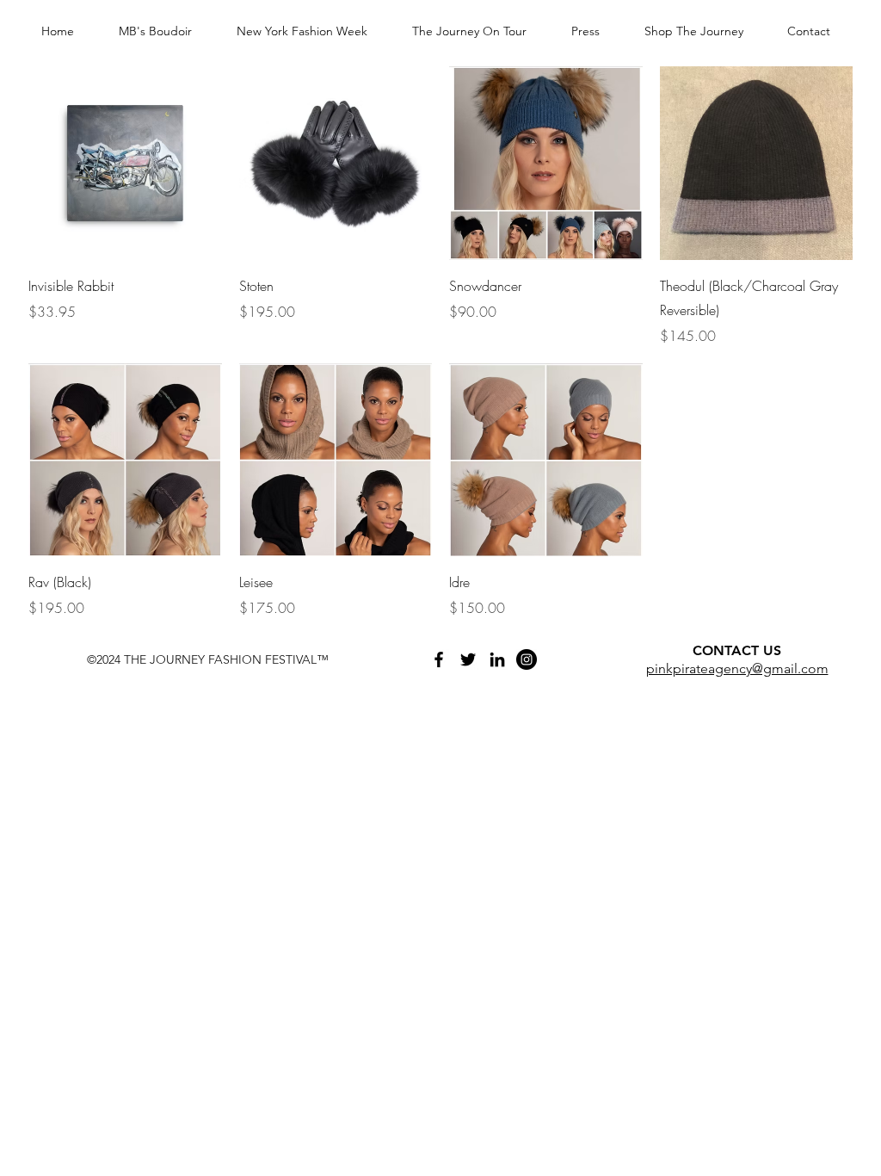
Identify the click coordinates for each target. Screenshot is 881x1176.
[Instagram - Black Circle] (526, 659)
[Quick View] (125, 163)
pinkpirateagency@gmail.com (737, 668)
